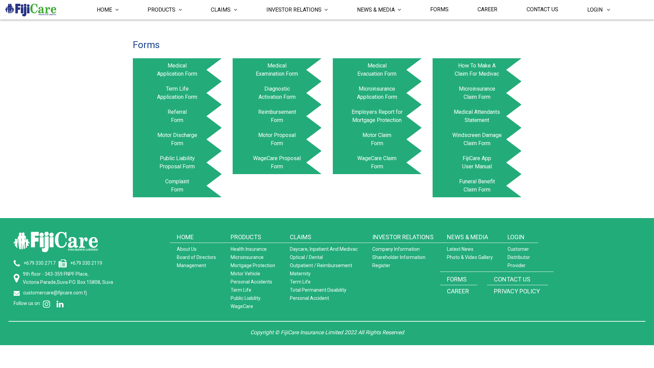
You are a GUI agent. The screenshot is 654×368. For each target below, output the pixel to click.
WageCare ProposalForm (277, 162)
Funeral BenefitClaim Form (477, 185)
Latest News (460, 249)
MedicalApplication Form (177, 69)
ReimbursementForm (277, 116)
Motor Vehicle (245, 273)
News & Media (376, 9)
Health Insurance (249, 249)
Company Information (396, 249)
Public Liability (246, 298)
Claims (221, 9)
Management (191, 265)
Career (487, 9)
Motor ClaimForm (376, 139)
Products (162, 9)
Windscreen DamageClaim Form (477, 139)
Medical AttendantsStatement (477, 116)
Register (381, 265)
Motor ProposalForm (277, 139)
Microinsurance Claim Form (477, 93)
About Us (187, 249)
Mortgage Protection (253, 265)
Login (597, 9)
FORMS (457, 279)
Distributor (519, 257)
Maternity (300, 273)
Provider (517, 265)
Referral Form (177, 116)
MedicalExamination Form (277, 69)
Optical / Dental (306, 257)
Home (105, 9)
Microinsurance (247, 257)
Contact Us (542, 9)
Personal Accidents (251, 282)
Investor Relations (294, 9)
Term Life (241, 290)
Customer (518, 249)
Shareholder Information (398, 257)
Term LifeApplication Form (177, 93)
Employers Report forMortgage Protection (377, 116)
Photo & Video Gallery (470, 257)
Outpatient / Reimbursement (321, 265)
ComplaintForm (177, 185)
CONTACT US (512, 279)
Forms (439, 9)
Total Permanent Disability (318, 290)
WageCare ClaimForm (376, 162)
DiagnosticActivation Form (277, 93)
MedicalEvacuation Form (376, 69)
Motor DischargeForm (177, 139)
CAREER (458, 291)
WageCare (242, 306)
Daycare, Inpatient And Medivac (324, 249)
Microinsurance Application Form (377, 93)
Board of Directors (196, 257)
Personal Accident (309, 298)
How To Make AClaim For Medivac (477, 69)
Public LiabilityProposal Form (177, 162)
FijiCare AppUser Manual (477, 162)
